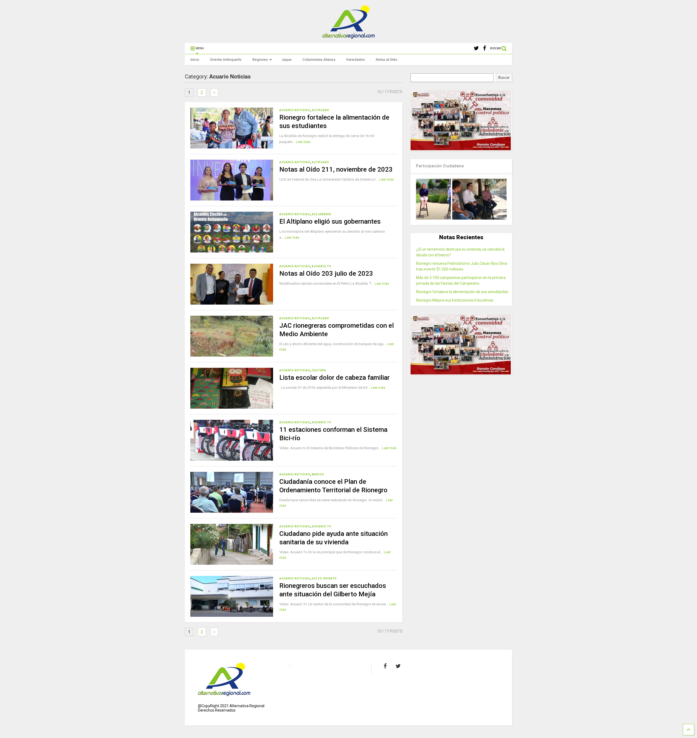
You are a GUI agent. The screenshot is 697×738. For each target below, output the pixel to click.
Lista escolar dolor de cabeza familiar (334, 377)
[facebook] (484, 48)
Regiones (260, 59)
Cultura (319, 370)
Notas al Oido (386, 59)
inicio (194, 59)
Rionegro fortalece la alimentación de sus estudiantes (462, 292)
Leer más (303, 142)
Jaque (287, 59)
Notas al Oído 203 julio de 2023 (326, 273)
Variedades (355, 59)
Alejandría (321, 214)
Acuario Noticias (294, 110)
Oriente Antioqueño (225, 59)
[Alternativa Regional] (348, 36)
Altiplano (320, 110)
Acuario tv (321, 266)
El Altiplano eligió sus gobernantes (330, 221)
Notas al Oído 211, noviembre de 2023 (336, 169)
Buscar (503, 77)
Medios (318, 474)
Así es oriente (324, 578)
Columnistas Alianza (318, 59)
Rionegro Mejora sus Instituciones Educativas (454, 300)
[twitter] (476, 48)
